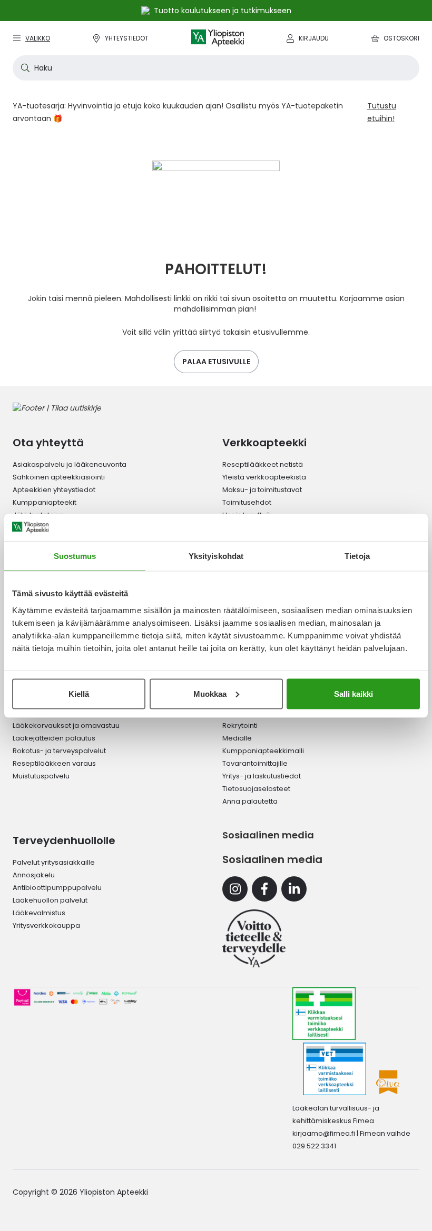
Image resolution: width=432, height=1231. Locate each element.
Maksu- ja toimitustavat (262, 490)
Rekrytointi (240, 725)
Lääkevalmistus (39, 913)
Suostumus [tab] (75, 556)
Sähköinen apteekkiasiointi (59, 477)
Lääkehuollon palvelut (50, 900)
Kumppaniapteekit (44, 502)
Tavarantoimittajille (255, 763)
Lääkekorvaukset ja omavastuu (66, 725)
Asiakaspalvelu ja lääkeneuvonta (69, 464)
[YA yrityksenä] (254, 938)
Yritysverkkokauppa (46, 925)
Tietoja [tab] (357, 556)
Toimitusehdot (246, 502)
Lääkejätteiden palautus (54, 738)
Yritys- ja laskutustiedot (261, 776)
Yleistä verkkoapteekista (264, 477)
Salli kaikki (353, 693)
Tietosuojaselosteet (256, 789)
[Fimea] (324, 1013)
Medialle (237, 738)
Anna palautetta (250, 801)
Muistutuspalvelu (41, 776)
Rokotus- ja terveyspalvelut (59, 751)
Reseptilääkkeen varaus (54, 763)
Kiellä (78, 693)
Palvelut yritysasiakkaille (54, 862)
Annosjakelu (34, 875)
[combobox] (216, 68)
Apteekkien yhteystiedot (54, 490)
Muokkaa (210, 693)
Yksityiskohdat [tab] (216, 556)
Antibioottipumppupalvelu (57, 888)
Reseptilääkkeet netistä (262, 464)
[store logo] (217, 38)
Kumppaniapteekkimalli (263, 751)
